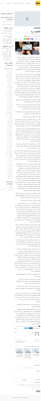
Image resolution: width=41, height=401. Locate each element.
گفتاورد (37, 352)
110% (7, 24)
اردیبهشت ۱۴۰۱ (9, 151)
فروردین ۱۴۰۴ (9, 94)
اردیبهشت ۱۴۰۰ (9, 171)
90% (11, 24)
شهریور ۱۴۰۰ (9, 165)
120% (4, 24)
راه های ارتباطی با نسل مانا (18, 3)
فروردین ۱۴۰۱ (9, 153)
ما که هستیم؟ (8, 3)
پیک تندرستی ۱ (6, 59)
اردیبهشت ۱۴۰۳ (9, 112)
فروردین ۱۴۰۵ (9, 77)
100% (9, 24)
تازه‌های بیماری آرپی (5, 51)
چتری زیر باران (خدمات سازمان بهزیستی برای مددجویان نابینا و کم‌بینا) (7, 55)
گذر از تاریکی (37, 340)
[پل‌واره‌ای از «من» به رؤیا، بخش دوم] (35, 350)
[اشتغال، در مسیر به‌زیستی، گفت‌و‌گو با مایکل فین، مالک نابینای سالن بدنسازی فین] (27, 350)
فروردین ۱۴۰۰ (9, 173)
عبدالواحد (10, 53)
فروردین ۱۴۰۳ (9, 113)
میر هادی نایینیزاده (19, 352)
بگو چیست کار (28, 352)
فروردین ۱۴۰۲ (9, 133)
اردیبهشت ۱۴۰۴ (9, 92)
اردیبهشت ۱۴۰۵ (9, 75)
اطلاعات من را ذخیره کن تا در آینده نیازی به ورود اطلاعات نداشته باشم (28, 384)
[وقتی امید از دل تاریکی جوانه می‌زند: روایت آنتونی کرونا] (19, 350)
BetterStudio (19, 397)
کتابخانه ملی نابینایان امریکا (20, 326)
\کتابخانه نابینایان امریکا (35, 326)
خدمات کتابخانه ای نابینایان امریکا (27, 326)
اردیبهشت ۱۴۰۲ (9, 131)
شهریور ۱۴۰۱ (9, 145)
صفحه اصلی (27, 3)
